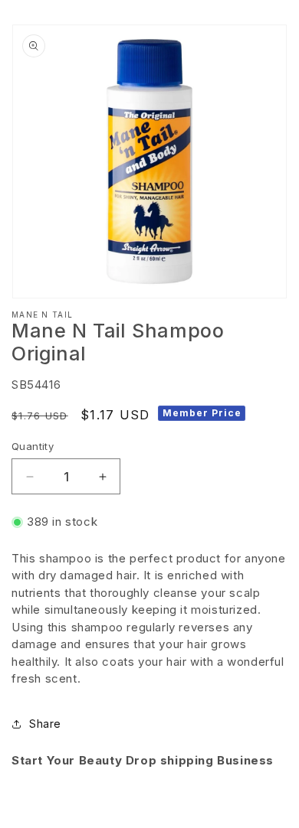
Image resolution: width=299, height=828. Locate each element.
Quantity (33, 446)
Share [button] (45, 723)
